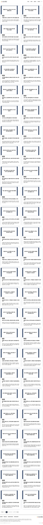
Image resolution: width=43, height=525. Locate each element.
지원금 (28, 1)
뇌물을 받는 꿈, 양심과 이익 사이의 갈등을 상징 (10, 17)
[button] (42, 1)
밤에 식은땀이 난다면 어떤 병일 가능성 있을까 (32, 17)
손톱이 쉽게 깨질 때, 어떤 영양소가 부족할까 (31, 340)
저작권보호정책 (16, 516)
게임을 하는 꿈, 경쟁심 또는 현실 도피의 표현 (32, 239)
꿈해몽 (31, 1)
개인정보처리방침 (10, 516)
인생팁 (3, 55)
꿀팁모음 (39, 1)
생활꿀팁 (25, 55)
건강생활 (25, 15)
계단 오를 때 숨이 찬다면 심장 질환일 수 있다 (32, 178)
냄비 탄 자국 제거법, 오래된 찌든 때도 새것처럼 (32, 300)
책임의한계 (5, 516)
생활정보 (35, 1)
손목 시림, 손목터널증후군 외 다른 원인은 (31, 97)
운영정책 (1, 516)
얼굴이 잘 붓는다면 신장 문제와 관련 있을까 (31, 421)
